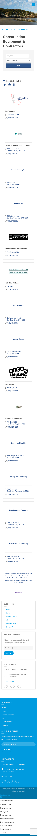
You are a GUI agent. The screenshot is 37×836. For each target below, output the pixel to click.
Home (8, 609)
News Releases (22, 573)
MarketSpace (16, 578)
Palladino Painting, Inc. (13, 418)
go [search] (19, 65)
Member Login (22, 1)
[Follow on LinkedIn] (16, 686)
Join (7, 620)
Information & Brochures (20, 580)
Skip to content (5, 795)
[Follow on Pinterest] (12, 686)
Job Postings (25, 578)
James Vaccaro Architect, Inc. (16, 249)
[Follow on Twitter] (9, 686)
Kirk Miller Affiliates (12, 283)
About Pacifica (11, 623)
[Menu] (33, 4)
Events (8, 613)
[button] (4, 81)
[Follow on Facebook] (5, 686)
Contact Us (14, 1)
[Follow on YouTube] (19, 686)
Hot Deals (15, 576)
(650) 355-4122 (11, 681)
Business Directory (10, 573)
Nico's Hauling (10, 384)
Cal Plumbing (10, 111)
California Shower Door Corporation (18, 145)
